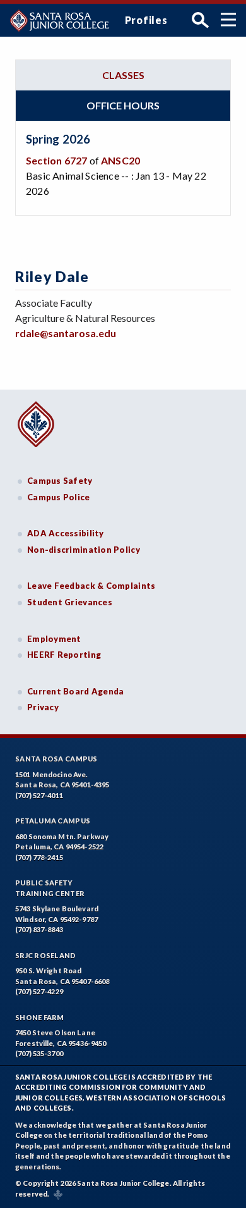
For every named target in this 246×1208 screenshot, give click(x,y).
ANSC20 (120, 160)
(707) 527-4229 (39, 991)
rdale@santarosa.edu (65, 333)
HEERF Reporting (64, 655)
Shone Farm (39, 1017)
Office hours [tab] (123, 105)
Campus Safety (60, 481)
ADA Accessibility (65, 533)
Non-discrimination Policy (83, 550)
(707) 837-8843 (39, 929)
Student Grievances (69, 602)
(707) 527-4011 (39, 795)
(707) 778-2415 (39, 857)
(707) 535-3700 (39, 1053)
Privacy (43, 707)
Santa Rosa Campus (56, 759)
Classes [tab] (123, 75)
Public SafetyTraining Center (50, 887)
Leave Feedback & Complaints (91, 586)
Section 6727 (56, 160)
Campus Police (58, 497)
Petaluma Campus (52, 821)
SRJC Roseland (45, 955)
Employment (54, 639)
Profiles (146, 20)
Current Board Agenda (75, 691)
